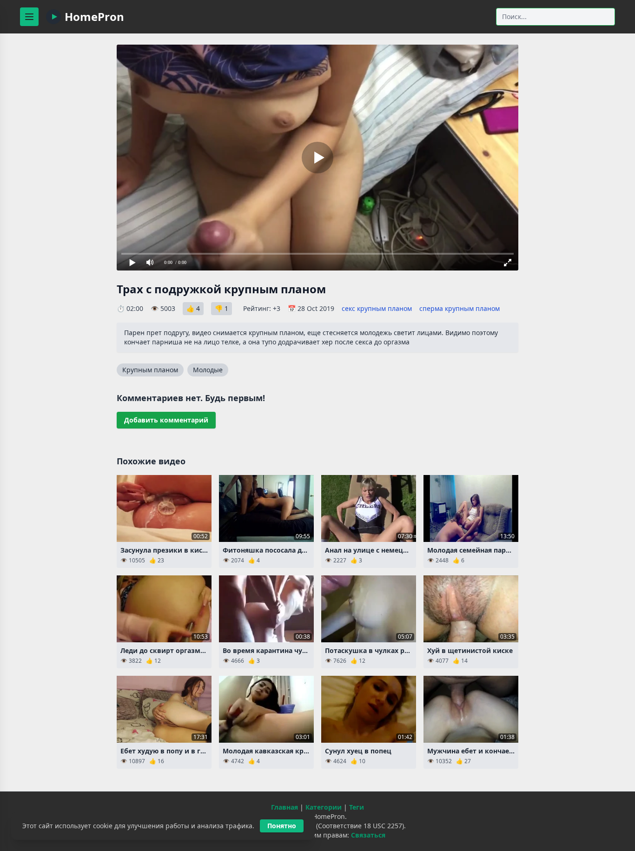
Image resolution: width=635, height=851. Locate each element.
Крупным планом (150, 369)
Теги (356, 807)
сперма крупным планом (459, 308)
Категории (323, 807)
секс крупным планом (377, 308)
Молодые (208, 369)
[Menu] (29, 16)
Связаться (368, 835)
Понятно (281, 825)
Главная (284, 807)
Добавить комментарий (166, 420)
